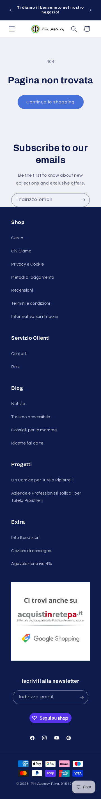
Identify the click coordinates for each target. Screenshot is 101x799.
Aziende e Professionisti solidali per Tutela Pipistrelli (46, 497)
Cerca (17, 238)
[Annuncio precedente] (10, 10)
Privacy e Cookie (27, 264)
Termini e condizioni (30, 303)
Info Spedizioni (25, 538)
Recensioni (22, 290)
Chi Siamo (21, 251)
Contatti (19, 354)
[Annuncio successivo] (90, 10)
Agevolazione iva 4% (31, 564)
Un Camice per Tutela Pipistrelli (42, 480)
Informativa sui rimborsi (34, 317)
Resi (15, 367)
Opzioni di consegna (31, 551)
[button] (11, 28)
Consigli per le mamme (34, 430)
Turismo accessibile (30, 417)
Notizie (18, 404)
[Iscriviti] (83, 200)
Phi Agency (40, 783)
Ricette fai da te (27, 443)
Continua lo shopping (50, 102)
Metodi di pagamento (32, 277)
